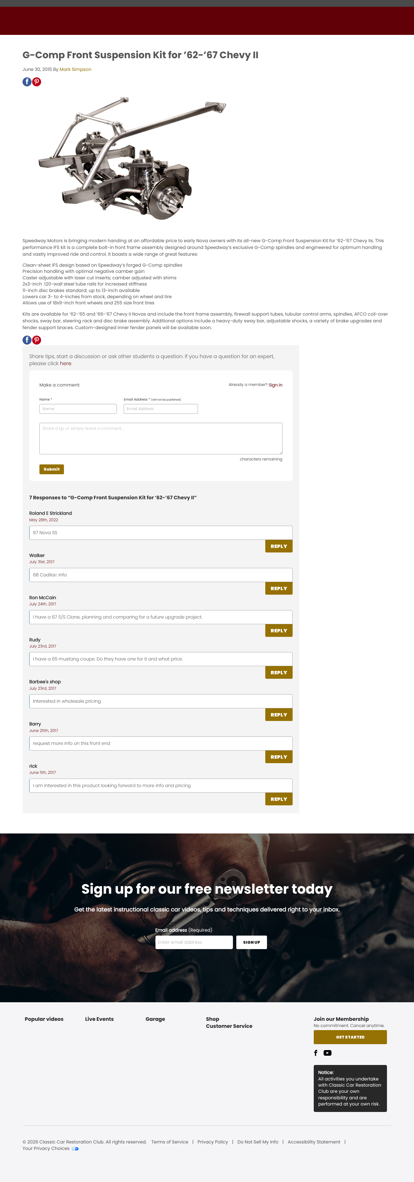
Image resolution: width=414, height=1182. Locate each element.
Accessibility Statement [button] (314, 1142)
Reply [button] (279, 546)
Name (45, 399)
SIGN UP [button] (251, 942)
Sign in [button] (275, 385)
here (65, 363)
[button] (27, 81)
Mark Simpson (76, 69)
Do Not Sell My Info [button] (258, 1142)
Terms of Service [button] (169, 1142)
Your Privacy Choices (46, 1148)
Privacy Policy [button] (213, 1142)
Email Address (152, 399)
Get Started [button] (350, 1037)
